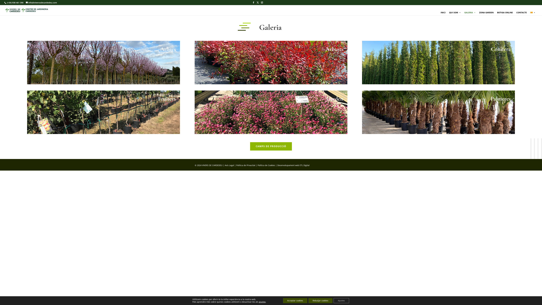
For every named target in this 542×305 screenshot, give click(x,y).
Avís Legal (229, 165)
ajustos (262, 302)
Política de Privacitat (245, 165)
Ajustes (341, 300)
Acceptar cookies (295, 300)
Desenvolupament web (288, 165)
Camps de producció (271, 146)
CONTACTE (521, 12)
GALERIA (468, 12)
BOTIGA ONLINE (505, 12)
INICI (443, 12)
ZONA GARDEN (486, 12)
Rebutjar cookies (320, 300)
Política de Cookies (266, 165)
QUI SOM (453, 12)
